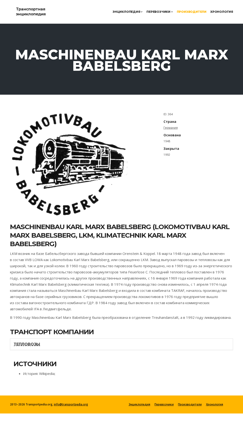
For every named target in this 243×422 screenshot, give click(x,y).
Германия (171, 128)
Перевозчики (158, 11)
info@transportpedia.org (71, 404)
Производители (191, 11)
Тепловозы (27, 344)
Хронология (221, 11)
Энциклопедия (126, 11)
